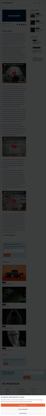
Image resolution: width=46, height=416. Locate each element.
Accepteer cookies (23, 405)
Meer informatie (23, 413)
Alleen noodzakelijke (23, 409)
